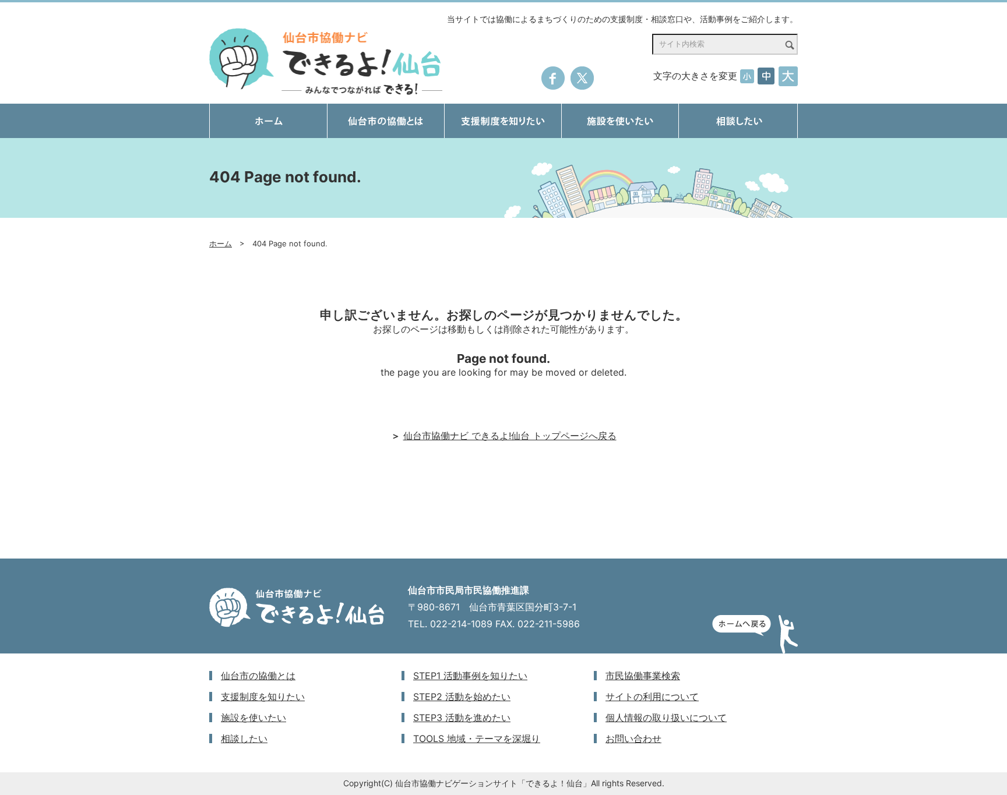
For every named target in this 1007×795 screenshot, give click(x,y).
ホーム (220, 243)
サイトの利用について (652, 696)
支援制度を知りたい (263, 696)
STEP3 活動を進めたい (461, 717)
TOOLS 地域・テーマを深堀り (476, 738)
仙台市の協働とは (258, 675)
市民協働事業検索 (642, 675)
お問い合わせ (633, 738)
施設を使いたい (253, 717)
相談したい (244, 738)
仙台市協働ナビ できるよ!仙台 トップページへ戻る (510, 435)
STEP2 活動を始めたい (461, 696)
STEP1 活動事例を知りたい (470, 675)
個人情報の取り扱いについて (666, 717)
